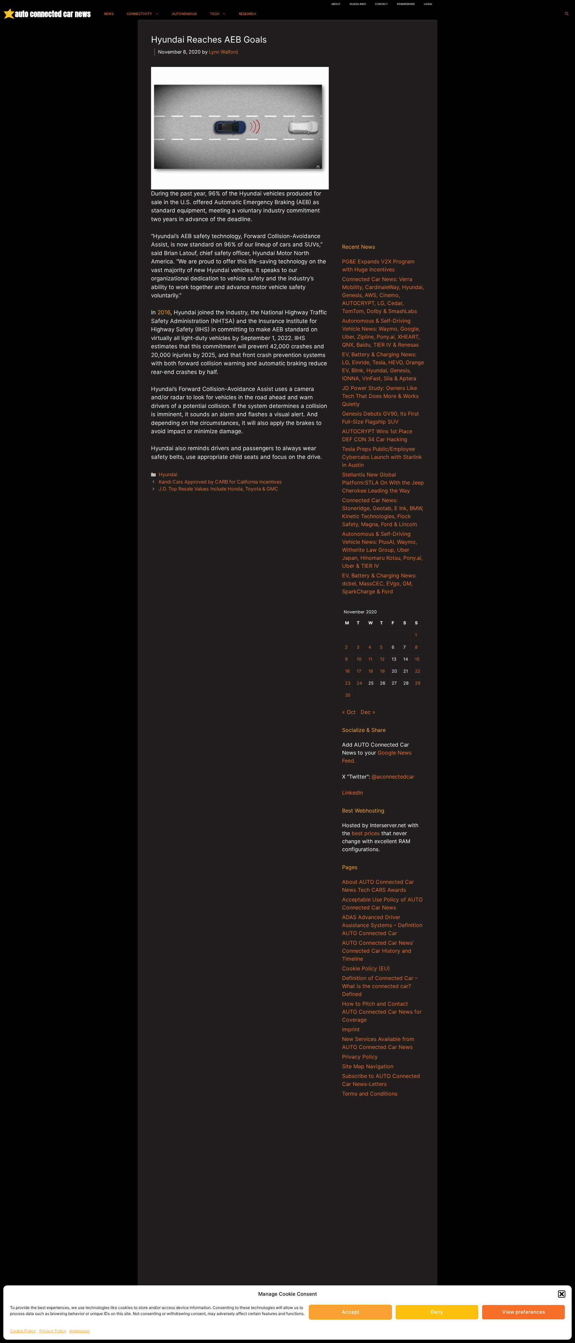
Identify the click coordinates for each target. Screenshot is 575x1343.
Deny (437, 1312)
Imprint (351, 1029)
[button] (561, 1294)
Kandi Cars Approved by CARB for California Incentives (220, 482)
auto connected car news (53, 13)
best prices (366, 833)
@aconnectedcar (393, 776)
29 (417, 683)
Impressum (80, 1330)
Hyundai (168, 474)
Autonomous (184, 14)
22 (417, 671)
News (108, 14)
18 (370, 671)
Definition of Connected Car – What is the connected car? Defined (380, 986)
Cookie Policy (23, 1330)
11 (370, 659)
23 (347, 683)
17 (359, 671)
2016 (163, 312)
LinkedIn (352, 792)
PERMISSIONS (406, 4)
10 (359, 659)
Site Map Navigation (367, 1066)
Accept (350, 1312)
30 (347, 695)
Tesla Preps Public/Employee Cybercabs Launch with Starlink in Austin (382, 457)
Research (247, 14)
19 (382, 671)
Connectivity (139, 14)
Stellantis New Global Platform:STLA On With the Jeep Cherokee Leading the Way (383, 482)
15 (417, 659)
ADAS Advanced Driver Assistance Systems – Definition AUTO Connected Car (382, 925)
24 (359, 683)
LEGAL (428, 4)
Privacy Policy (52, 1330)
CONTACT (381, 4)
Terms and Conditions (369, 1093)
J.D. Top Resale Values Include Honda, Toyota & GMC (218, 489)
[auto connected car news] (9, 14)
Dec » (368, 712)
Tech (214, 14)
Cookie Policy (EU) (366, 968)
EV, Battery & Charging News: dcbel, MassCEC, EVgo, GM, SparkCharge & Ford (379, 583)
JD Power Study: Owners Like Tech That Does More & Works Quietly (380, 396)
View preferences (523, 1312)
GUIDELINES (358, 4)
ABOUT (335, 4)
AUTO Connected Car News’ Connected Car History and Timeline (378, 950)
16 (347, 671)
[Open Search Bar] (566, 14)
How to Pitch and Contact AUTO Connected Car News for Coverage (382, 1011)
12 (382, 659)
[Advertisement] (383, 133)
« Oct (349, 712)
